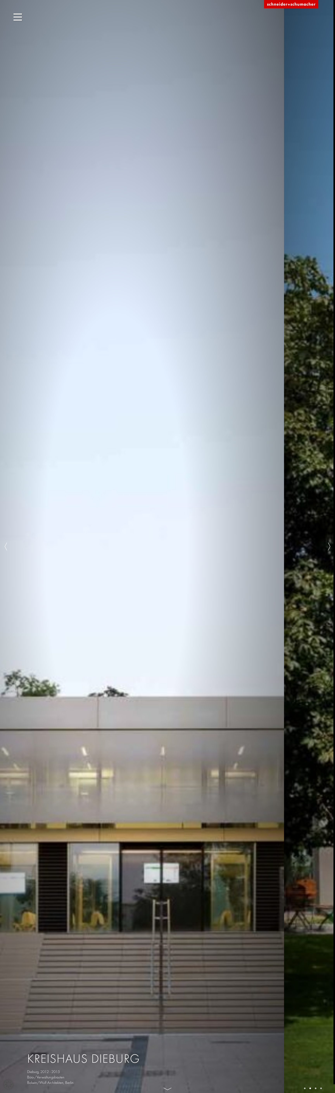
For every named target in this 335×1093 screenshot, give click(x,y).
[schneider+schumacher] (291, 4)
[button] (8, 1084)
